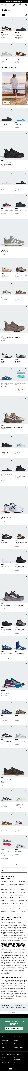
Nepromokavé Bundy (13, 895)
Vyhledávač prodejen (18, 1047)
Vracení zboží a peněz (18, 1036)
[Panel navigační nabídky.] (2, 5)
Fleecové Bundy (23, 897)
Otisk (3, 1043)
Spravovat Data (17, 1054)
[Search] (22, 5)
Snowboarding (4, 903)
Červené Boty (13, 908)
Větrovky (3, 908)
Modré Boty (12, 887)
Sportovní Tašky (5, 897)
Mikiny (2, 906)
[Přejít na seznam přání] (5, 5)
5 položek (6, 102)
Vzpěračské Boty (23, 900)
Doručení (4, 1036)
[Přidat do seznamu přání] (12, 20)
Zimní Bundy (22, 887)
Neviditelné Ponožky (12, 892)
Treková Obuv (22, 889)
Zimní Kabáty (4, 881)
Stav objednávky (5, 1040)
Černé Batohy (22, 892)
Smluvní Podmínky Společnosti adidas (6, 1063)
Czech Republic (16, 1069)
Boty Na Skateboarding (22, 884)
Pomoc (15, 1043)
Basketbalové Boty (22, 906)
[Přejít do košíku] (25, 5)
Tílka (2, 895)
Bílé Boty (12, 897)
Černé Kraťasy (22, 908)
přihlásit (8, 1016)
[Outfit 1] (14, 88)
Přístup (15, 1062)
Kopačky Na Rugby (22, 881)
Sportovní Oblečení (12, 900)
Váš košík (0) (19, 1016)
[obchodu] (14, 5)
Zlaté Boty (12, 889)
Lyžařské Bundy (14, 903)
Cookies (4, 1057)
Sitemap (16, 1040)
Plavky (2, 900)
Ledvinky (3, 887)
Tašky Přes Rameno (12, 911)
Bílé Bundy (21, 903)
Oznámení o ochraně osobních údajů (18, 1058)
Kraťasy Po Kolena (3, 911)
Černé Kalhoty (13, 884)
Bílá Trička (12, 881)
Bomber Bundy (4, 892)
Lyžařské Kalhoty (12, 906)
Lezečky (21, 895)
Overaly (3, 884)
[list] (12, 15)
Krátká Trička (4, 889)
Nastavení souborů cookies (8, 1054)
